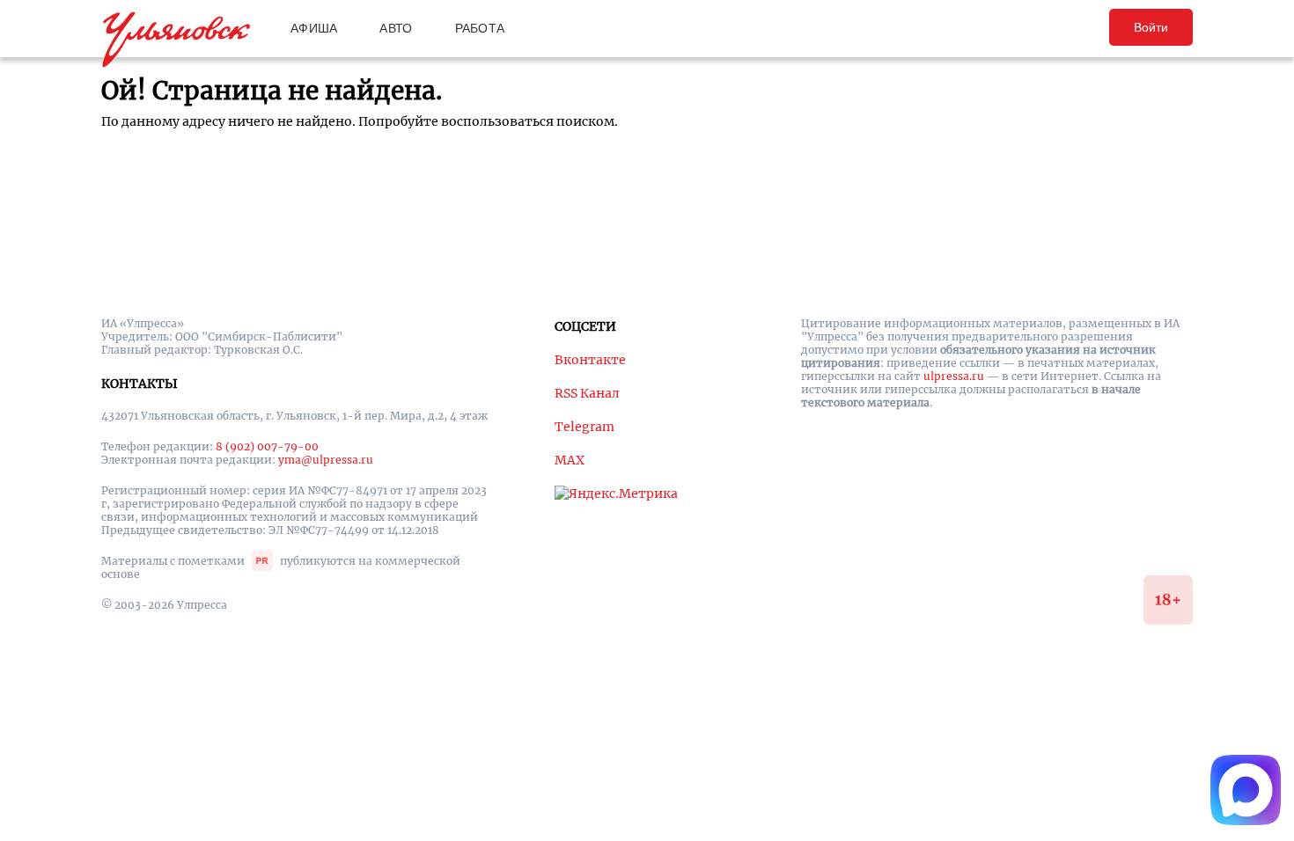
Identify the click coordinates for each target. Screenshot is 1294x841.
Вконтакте (590, 360)
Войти (1151, 27)
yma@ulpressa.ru (325, 459)
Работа (480, 28)
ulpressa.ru (953, 376)
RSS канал (587, 393)
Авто (395, 28)
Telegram (584, 427)
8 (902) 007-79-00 (267, 446)
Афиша (313, 28)
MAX (570, 460)
